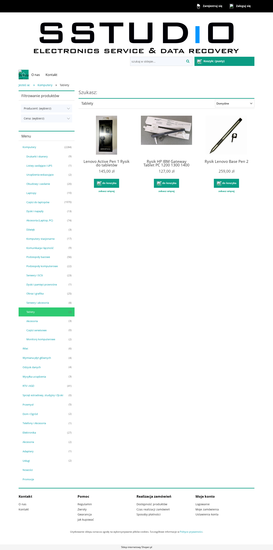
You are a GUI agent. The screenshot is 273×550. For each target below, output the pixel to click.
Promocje (28, 479)
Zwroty (82, 509)
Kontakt (24, 509)
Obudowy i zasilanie (38, 184)
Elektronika (29, 432)
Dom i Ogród (30, 414)
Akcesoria (32, 321)
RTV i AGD (28, 386)
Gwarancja (85, 514)
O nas (22, 504)
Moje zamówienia (207, 509)
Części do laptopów (37, 202)
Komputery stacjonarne (40, 239)
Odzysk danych (32, 367)
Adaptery (28, 451)
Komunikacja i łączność (40, 248)
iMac (25, 348)
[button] (106, 191)
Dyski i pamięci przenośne (41, 284)
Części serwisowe (36, 330)
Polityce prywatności (191, 531)
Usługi (26, 460)
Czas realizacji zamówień (153, 509)
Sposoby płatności (148, 514)
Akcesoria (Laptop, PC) (39, 220)
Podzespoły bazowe (38, 257)
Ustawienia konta (206, 514)
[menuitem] (36, 75)
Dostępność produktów (151, 504)
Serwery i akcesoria (37, 302)
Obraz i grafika (35, 293)
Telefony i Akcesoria (34, 423)
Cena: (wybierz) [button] (34, 118)
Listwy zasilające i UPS (39, 165)
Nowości (28, 470)
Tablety (30, 312)
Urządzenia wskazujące (40, 174)
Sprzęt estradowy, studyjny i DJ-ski (43, 395)
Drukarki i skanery (37, 156)
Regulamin (85, 504)
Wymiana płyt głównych (37, 358)
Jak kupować (86, 519)
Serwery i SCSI (34, 275)
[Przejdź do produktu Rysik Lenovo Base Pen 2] (226, 136)
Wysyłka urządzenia (34, 376)
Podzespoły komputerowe (42, 266)
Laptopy (31, 193)
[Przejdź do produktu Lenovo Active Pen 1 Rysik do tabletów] (106, 136)
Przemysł (28, 404)
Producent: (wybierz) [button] (37, 108)
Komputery (29, 147)
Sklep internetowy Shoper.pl (136, 547)
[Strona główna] (136, 35)
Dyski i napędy (35, 211)
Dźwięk (30, 229)
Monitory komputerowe (40, 339)
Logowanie (202, 504)
